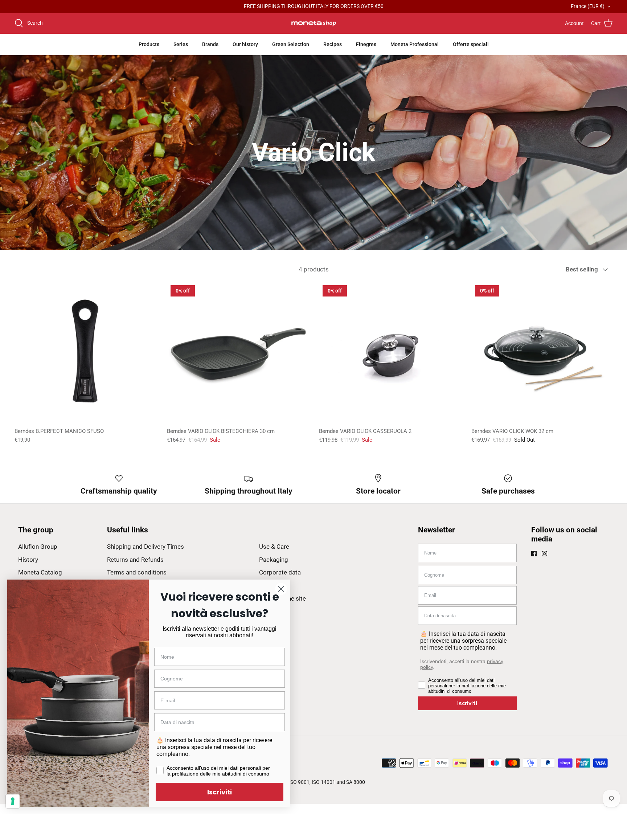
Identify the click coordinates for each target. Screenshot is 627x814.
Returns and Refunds (135, 559)
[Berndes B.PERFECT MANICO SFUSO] (85, 352)
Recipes (332, 44)
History (28, 559)
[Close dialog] (281, 588)
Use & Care (274, 546)
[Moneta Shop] (313, 23)
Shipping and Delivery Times (145, 546)
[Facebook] (534, 553)
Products (149, 44)
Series (180, 44)
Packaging (273, 559)
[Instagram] (544, 553)
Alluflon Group (37, 546)
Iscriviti (467, 703)
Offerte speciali (471, 44)
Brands (210, 44)
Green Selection (290, 44)
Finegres (366, 44)
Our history (245, 44)
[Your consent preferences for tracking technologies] (13, 801)
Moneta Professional (414, 44)
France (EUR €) (588, 6)
